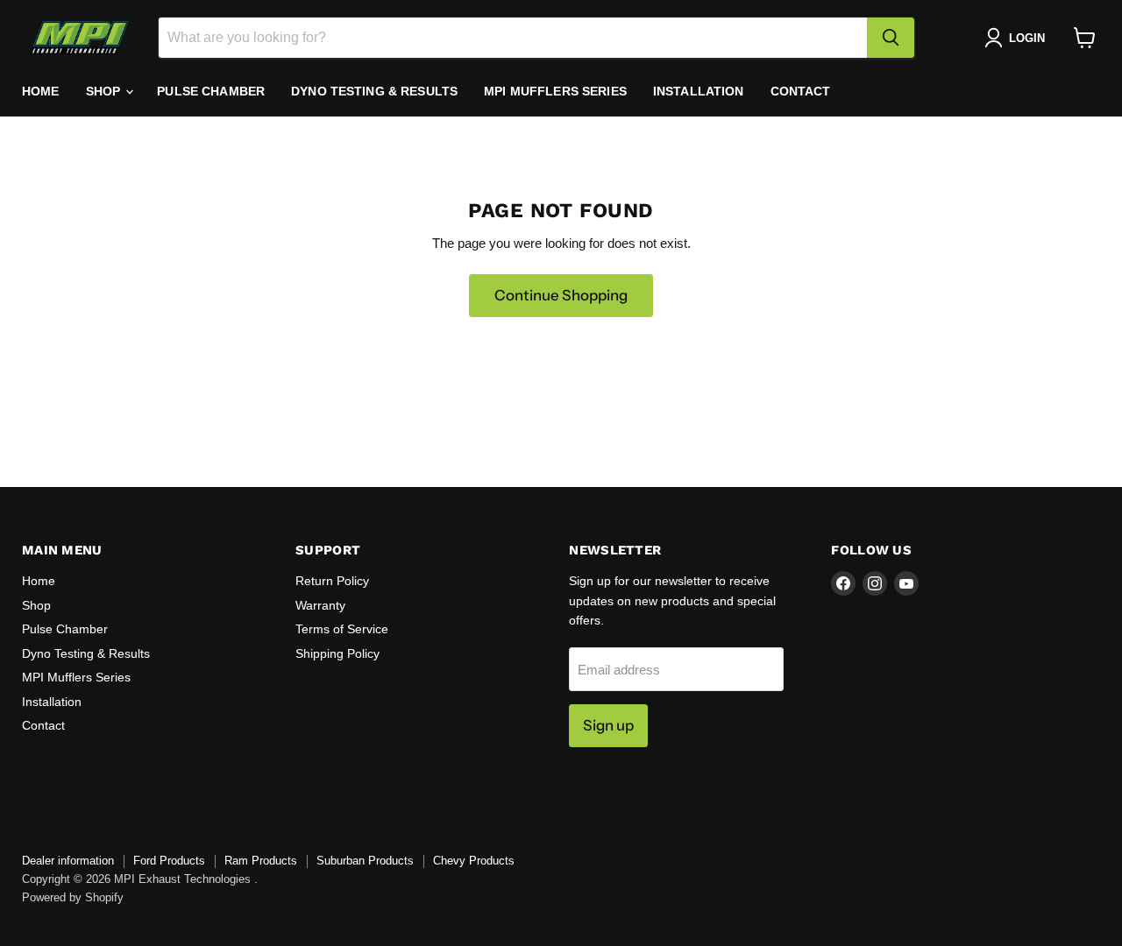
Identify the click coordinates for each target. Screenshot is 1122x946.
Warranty (320, 605)
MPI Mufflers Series (555, 91)
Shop (105, 91)
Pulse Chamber (211, 91)
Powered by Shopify (73, 897)
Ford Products (169, 860)
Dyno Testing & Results (374, 91)
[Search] (890, 38)
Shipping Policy (337, 653)
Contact (800, 91)
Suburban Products (365, 860)
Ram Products (260, 860)
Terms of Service (341, 629)
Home (41, 91)
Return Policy (332, 581)
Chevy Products (474, 860)
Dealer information (68, 860)
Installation (698, 91)
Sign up (608, 725)
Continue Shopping (561, 295)
